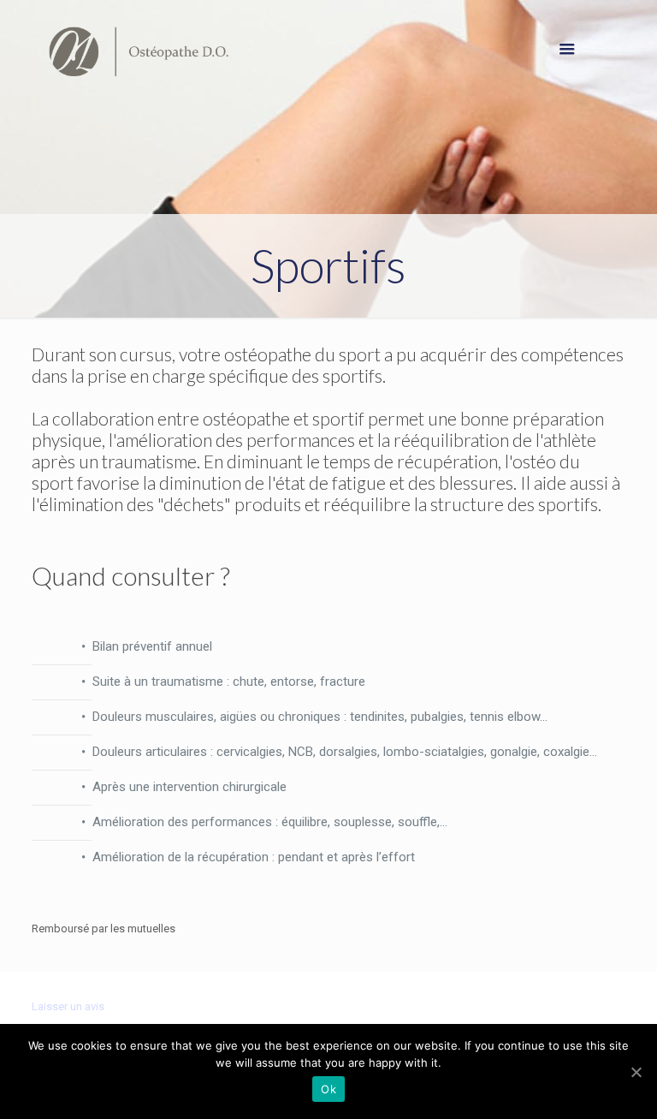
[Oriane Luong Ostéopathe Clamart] (138, 51)
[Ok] (635, 1071)
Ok (328, 1089)
